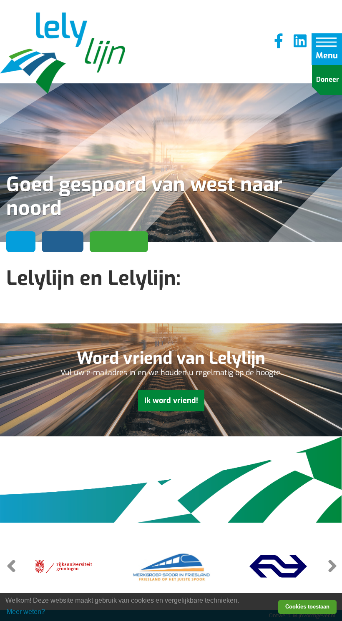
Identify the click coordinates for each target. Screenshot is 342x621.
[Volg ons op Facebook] (278, 41)
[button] (331, 565)
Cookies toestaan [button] (307, 606)
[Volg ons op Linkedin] (300, 41)
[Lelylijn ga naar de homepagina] (62, 54)
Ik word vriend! (171, 401)
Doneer (327, 79)
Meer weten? (26, 611)
